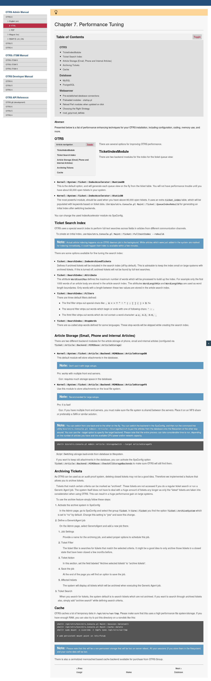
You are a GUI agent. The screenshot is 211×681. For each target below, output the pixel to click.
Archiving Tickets (71, 65)
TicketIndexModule (72, 52)
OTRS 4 (9, 47)
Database (65, 75)
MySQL (66, 80)
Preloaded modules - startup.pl (77, 100)
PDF (13, 30)
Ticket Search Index (72, 56)
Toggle (197, 36)
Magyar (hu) (14, 34)
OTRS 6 (9, 16)
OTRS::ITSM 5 (12, 64)
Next (178, 668)
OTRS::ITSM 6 (12, 60)
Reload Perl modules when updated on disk (83, 104)
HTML (13, 25)
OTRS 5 (9, 43)
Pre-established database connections (81, 95)
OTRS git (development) (15, 102)
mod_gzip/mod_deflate (73, 112)
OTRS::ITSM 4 (12, 68)
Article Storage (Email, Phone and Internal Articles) (87, 60)
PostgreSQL (69, 84)
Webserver (66, 90)
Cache (66, 69)
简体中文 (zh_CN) (16, 39)
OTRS (63, 47)
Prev (80, 668)
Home (129, 672)
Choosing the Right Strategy (76, 108)
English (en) (14, 21)
